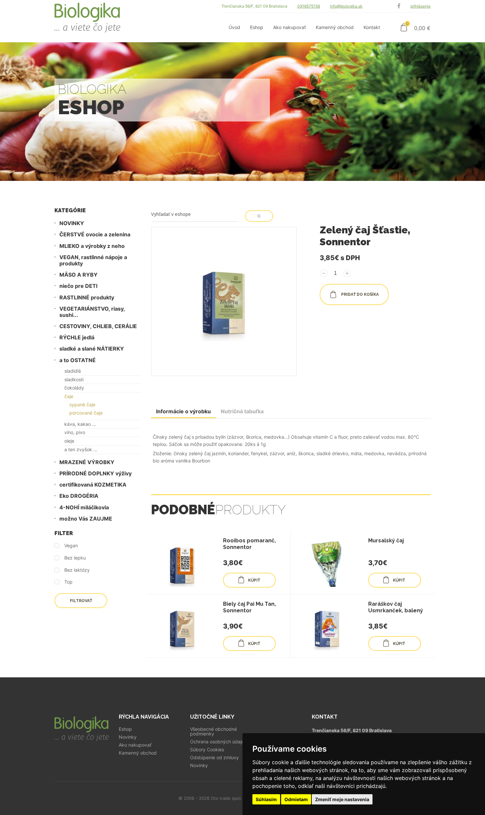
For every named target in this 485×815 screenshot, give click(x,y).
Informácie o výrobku (183, 411)
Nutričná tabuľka (242, 411)
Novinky (128, 737)
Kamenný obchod (138, 753)
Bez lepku (75, 557)
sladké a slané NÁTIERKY (91, 349)
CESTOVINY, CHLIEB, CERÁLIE (98, 326)
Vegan (71, 545)
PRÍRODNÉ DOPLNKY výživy (95, 473)
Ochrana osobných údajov (218, 741)
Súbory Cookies (207, 749)
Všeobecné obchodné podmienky (213, 731)
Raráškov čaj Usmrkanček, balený (395, 607)
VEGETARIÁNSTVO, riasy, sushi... (92, 312)
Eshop (125, 729)
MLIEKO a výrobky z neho (92, 246)
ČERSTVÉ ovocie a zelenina (94, 234)
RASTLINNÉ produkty (86, 297)
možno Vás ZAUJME (85, 519)
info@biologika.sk (346, 6)
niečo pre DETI (78, 286)
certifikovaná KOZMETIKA (92, 485)
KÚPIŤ (254, 580)
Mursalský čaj (386, 540)
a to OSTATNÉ (77, 360)
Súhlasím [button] (266, 799)
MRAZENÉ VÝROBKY (86, 462)
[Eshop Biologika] (87, 21)
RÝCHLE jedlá (76, 337)
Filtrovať (81, 600)
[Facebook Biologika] (399, 6)
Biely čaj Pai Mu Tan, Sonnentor (249, 607)
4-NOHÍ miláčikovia (84, 507)
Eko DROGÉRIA (78, 496)
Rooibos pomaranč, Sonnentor (249, 543)
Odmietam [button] (296, 799)
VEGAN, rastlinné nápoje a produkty (93, 260)
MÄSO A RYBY (78, 275)
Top (68, 582)
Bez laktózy (77, 570)
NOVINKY (71, 223)
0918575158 (308, 6)
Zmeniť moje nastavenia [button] (342, 799)
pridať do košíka (359, 294)
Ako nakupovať (135, 745)
